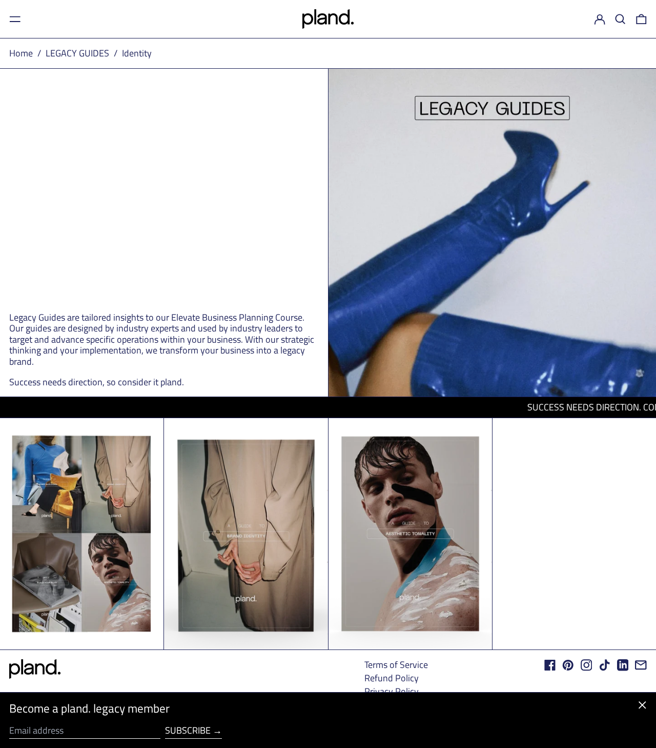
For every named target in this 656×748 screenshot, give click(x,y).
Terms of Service (396, 665)
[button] (620, 19)
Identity (137, 53)
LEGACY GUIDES (77, 53)
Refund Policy (391, 678)
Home (21, 53)
